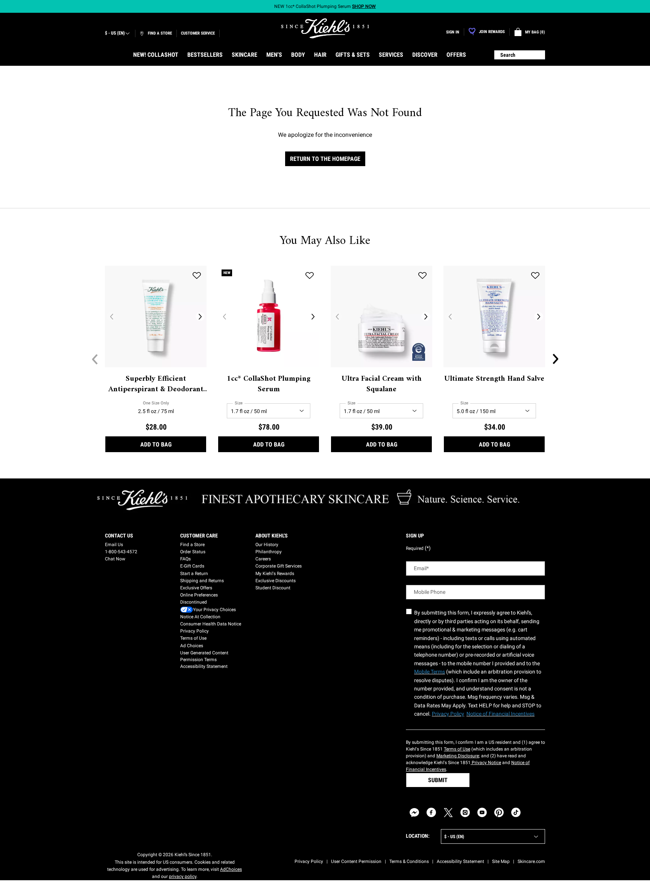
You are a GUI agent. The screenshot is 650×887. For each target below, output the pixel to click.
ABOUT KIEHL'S (271, 536)
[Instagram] (465, 812)
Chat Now (115, 559)
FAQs (185, 559)
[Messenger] (414, 812)
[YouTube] (482, 812)
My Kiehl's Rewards (274, 573)
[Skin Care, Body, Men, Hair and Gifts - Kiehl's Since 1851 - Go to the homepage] (325, 28)
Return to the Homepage (325, 158)
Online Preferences (199, 595)
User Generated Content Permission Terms (204, 656)
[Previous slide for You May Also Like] (95, 359)
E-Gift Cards (192, 566)
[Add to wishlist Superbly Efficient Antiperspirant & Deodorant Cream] (197, 275)
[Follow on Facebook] (431, 812)
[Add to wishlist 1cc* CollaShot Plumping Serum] (309, 275)
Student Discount (272, 587)
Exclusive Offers (196, 587)
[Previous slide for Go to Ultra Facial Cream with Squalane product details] (337, 316)
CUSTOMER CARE (199, 536)
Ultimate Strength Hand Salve (494, 379)
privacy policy (182, 876)
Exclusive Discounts (275, 580)
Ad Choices (191, 645)
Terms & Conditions (409, 861)
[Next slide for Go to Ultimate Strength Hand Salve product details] (538, 316)
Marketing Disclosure (457, 755)
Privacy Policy (194, 631)
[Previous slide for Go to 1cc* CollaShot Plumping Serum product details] (224, 316)
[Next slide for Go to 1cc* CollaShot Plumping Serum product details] (312, 316)
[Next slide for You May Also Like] (555, 359)
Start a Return (194, 573)
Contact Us (119, 536)
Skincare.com (531, 861)
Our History (266, 544)
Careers (263, 559)
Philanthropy (268, 551)
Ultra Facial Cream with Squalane (382, 384)
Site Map (501, 861)
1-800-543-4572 (121, 551)
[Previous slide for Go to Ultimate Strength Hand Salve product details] (449, 316)
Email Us (114, 544)
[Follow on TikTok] (515, 812)
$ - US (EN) (115, 33)
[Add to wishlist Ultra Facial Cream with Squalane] (422, 275)
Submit (438, 780)
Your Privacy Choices (214, 609)
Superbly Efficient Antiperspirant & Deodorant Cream (155, 384)
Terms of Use (193, 638)
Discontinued (193, 602)
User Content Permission (356, 861)
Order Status (192, 551)
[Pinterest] (499, 812)
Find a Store (192, 544)
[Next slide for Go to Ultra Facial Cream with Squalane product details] (425, 316)
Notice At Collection (200, 616)
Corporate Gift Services (278, 566)
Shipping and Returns (202, 580)
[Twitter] (448, 812)
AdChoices (231, 869)
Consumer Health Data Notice (210, 624)
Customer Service (198, 33)
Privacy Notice (486, 762)
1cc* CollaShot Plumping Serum (268, 384)
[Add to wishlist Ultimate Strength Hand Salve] (535, 275)
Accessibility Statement (204, 666)
